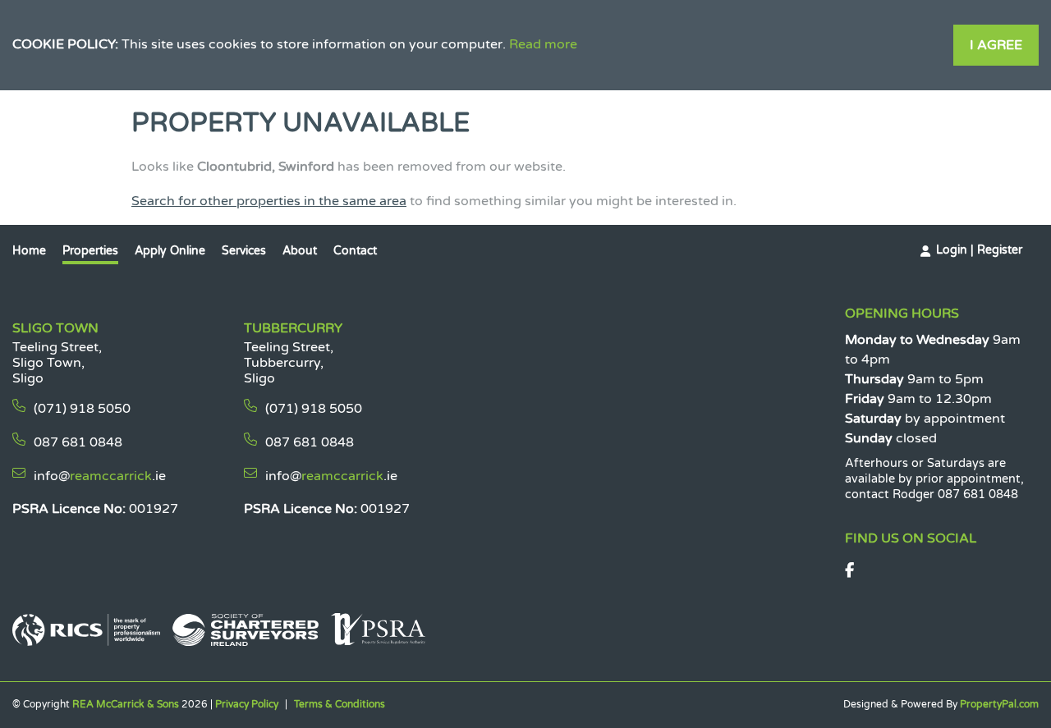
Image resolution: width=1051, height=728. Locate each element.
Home (29, 251)
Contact (355, 251)
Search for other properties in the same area (268, 201)
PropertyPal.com (999, 704)
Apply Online (170, 251)
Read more (543, 44)
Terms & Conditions (339, 704)
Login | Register (979, 250)
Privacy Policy (246, 704)
